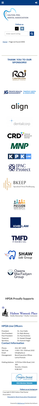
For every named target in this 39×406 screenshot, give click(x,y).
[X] (17, 28)
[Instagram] (22, 28)
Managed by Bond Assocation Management (21, 397)
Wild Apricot (21, 403)
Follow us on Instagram (28, 389)
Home (5, 42)
